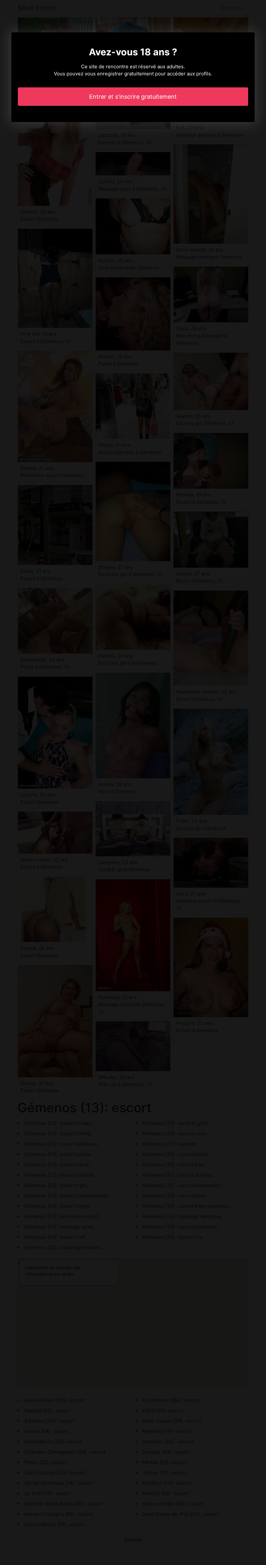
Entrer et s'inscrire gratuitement (133, 96)
